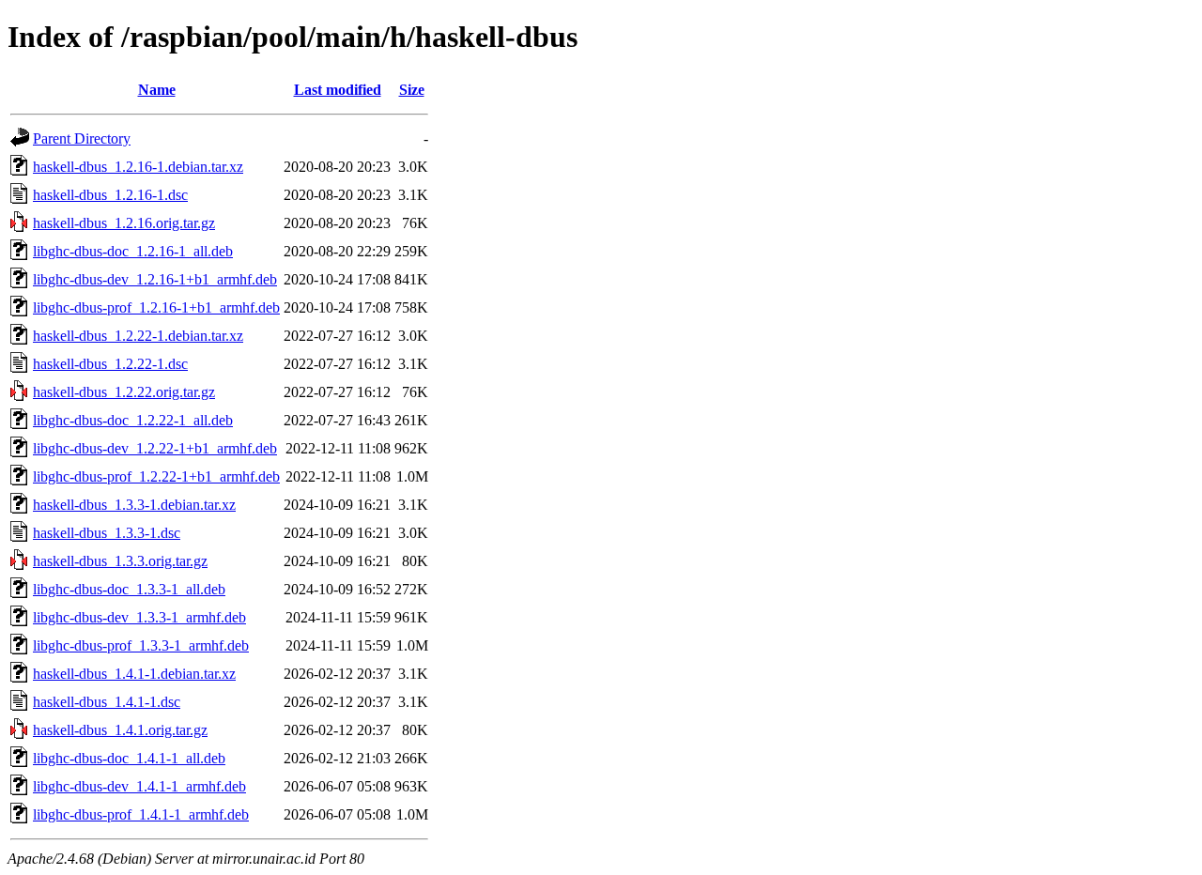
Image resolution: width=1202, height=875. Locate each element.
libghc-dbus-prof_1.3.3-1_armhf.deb (141, 645)
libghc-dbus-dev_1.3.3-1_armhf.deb (139, 617)
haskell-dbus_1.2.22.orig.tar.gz (124, 392)
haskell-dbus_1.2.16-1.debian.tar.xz (138, 167)
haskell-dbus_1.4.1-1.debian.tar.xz (134, 674)
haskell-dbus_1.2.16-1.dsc (110, 195)
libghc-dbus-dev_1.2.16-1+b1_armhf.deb (155, 279)
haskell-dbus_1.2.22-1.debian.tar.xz (138, 336)
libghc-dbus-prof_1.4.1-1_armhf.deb (141, 814)
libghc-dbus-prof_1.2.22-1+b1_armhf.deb (156, 476)
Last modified (337, 90)
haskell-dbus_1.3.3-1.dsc (106, 533)
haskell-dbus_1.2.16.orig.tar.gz (124, 223)
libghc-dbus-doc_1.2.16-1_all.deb (133, 251)
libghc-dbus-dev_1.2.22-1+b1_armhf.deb (155, 448)
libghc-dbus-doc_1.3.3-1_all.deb (129, 589)
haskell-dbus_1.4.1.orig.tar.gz (120, 730)
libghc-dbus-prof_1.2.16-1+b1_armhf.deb (156, 307)
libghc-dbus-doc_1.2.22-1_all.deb (133, 420)
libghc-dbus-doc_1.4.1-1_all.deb (129, 758)
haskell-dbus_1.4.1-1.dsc (106, 702)
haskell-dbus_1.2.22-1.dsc (110, 364)
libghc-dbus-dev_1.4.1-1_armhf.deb (139, 786)
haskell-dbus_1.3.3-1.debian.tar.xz (134, 505)
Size (411, 90)
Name (157, 90)
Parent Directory (82, 138)
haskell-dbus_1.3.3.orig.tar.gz (120, 561)
